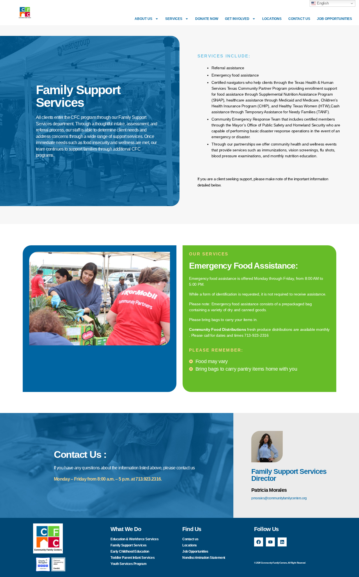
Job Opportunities (334, 19)
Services (173, 19)
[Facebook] (258, 541)
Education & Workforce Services (134, 539)
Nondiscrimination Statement (203, 558)
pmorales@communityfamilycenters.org (279, 498)
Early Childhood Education (130, 551)
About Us (143, 19)
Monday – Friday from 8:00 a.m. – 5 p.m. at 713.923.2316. (108, 479)
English (322, 3)
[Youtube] (270, 541)
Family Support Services (129, 545)
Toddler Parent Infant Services (133, 558)
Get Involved (237, 19)
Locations (272, 19)
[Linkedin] (282, 541)
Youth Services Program (128, 564)
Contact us (299, 19)
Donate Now (206, 19)
